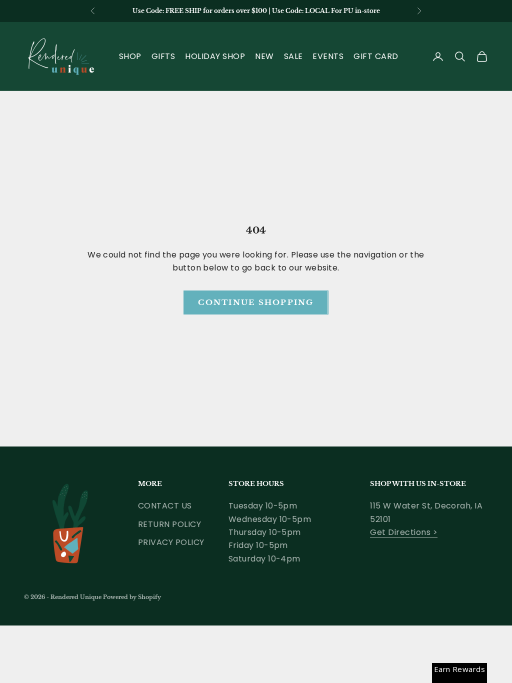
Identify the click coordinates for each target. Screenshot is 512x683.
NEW (264, 56)
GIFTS (163, 56)
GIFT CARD (376, 56)
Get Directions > (404, 532)
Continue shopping (256, 302)
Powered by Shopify (132, 597)
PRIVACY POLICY (171, 542)
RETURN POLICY (169, 524)
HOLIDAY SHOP (215, 56)
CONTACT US (165, 506)
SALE (293, 56)
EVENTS (328, 56)
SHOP (130, 56)
